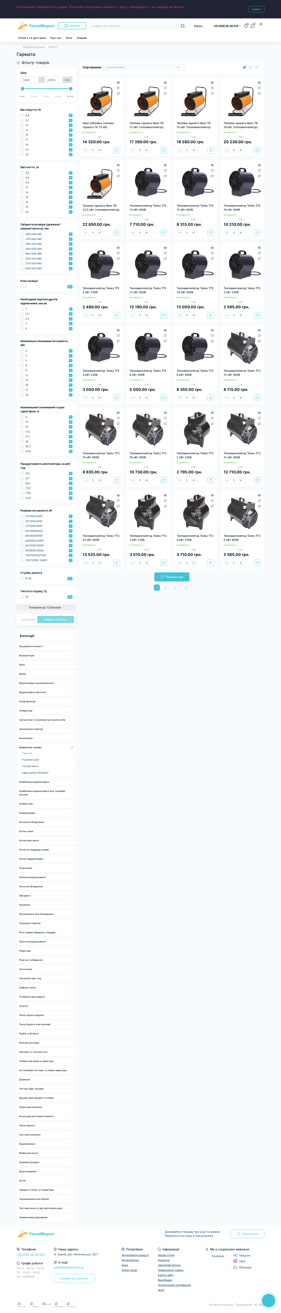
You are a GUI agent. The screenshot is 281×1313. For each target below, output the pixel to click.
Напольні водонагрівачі (32, 877)
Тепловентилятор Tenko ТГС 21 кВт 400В (242, 455)
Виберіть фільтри (56, 619)
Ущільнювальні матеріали (34, 1199)
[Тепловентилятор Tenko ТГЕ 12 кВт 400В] (148, 182)
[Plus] (100, 150)
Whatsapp (245, 1267)
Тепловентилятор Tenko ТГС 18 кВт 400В (148, 455)
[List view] (251, 67)
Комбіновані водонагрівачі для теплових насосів (42, 793)
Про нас (56, 37)
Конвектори (26, 803)
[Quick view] (118, 82)
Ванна (22, 673)
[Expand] (72, 664)
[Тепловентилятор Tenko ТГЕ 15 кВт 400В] (195, 182)
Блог (69, 37)
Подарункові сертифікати (174, 1285)
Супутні (23, 1005)
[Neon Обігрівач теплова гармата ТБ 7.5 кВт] (101, 99)
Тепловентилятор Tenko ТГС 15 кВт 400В (101, 455)
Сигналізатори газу (30, 978)
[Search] (183, 26)
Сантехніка (25, 969)
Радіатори (25, 950)
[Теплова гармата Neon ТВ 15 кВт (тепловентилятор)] (195, 99)
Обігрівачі (24, 895)
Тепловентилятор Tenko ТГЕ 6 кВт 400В (148, 372)
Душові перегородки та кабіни (36, 1097)
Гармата (27, 753)
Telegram (245, 1255)
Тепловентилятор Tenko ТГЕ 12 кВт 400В (148, 207)
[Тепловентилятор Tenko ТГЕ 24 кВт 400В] (195, 264)
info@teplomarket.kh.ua (69, 1267)
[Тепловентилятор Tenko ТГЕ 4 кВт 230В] (101, 347)
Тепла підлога (27, 1125)
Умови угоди (166, 1255)
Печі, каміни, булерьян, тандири (37, 932)
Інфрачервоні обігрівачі (35, 772)
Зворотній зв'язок (169, 1265)
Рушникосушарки (29, 1162)
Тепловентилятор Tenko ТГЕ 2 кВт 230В (101, 290)
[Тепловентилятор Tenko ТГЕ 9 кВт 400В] (195, 347)
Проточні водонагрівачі (32, 941)
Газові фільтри (27, 701)
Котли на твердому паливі (34, 849)
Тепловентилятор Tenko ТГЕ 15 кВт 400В (195, 207)
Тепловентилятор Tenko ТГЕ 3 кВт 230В (242, 290)
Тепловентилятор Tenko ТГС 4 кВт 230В (195, 537)
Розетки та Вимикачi (31, 960)
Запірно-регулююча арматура (36, 1061)
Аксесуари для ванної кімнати (36, 1116)
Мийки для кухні (28, 1153)
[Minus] (86, 150)
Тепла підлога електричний (34, 1024)
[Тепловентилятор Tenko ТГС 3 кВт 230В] (148, 512)
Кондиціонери (27, 812)
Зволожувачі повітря (31, 729)
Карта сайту (166, 1275)
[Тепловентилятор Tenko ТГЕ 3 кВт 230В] (242, 264)
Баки (22, 664)
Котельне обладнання (31, 822)
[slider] (22, 88)
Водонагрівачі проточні (32, 692)
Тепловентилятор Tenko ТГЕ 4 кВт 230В (101, 372)
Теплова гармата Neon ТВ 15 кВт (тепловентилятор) (194, 125)
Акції (161, 1290)
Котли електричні (29, 840)
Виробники (165, 1280)
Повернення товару (171, 1270)
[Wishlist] (118, 87)
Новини (82, 37)
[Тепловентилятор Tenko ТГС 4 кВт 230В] (195, 512)
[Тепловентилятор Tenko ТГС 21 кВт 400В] (242, 429)
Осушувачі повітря (30, 923)
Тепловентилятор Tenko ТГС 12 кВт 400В (242, 372)
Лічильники (25, 868)
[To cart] (116, 150)
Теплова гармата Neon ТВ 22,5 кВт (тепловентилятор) (101, 207)
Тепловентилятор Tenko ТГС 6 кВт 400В (242, 537)
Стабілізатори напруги (32, 996)
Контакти (164, 1260)
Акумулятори (26, 655)
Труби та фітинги (28, 1033)
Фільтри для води (29, 1042)
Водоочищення (27, 1171)
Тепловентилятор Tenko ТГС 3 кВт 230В (148, 537)
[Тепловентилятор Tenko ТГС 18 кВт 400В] (148, 429)
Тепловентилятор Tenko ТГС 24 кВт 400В (101, 537)
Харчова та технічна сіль (33, 1051)
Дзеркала (24, 1079)
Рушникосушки (30, 759)
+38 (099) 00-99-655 (31, 1254)
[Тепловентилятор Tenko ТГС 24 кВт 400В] (101, 512)
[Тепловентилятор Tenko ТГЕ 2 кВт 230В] (101, 264)
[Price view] (257, 67)
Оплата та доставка (32, 37)
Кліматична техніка (34, 46)
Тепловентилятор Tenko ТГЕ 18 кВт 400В (242, 207)
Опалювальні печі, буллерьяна (36, 914)
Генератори (25, 710)
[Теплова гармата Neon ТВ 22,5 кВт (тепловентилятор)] (101, 182)
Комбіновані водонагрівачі (34, 781)
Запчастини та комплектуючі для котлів (42, 719)
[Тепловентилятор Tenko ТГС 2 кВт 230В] (195, 429)
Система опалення (30, 1134)
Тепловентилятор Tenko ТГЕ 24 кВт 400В (195, 290)
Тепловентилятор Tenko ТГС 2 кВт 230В (195, 455)
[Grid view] (244, 67)
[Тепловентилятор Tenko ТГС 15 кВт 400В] (101, 429)
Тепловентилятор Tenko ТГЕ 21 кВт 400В (148, 290)
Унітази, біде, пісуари (31, 1088)
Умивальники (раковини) (33, 1217)
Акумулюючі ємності (31, 646)
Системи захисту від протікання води (40, 1208)
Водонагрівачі (27, 1143)
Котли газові (26, 831)
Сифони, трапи (27, 987)
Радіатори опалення (30, 1107)
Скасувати (28, 619)
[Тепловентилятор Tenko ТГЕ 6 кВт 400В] (148, 347)
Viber (242, 1261)
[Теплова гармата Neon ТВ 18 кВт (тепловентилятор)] (242, 99)
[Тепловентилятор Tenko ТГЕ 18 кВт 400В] (242, 182)
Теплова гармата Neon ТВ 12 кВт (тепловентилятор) (147, 125)
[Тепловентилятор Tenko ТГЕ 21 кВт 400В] (148, 264)
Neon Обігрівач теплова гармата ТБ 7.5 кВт (98, 125)
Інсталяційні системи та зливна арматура (43, 1070)
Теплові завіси (30, 766)
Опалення (24, 904)
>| (186, 587)
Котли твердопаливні (31, 858)
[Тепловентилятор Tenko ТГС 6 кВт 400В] (242, 512)
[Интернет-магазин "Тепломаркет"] (77, 1234)
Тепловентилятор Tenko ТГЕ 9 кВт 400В (195, 372)
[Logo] (36, 25)
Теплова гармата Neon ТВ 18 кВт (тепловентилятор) (241, 125)
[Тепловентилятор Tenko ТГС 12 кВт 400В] (242, 347)
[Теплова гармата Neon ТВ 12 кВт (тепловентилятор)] (148, 99)
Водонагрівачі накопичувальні (36, 683)
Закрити (256, 9)
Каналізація (25, 738)
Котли (22, 1180)
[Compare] (118, 93)
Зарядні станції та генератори (36, 1189)
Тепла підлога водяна (31, 1015)
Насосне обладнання (31, 886)
